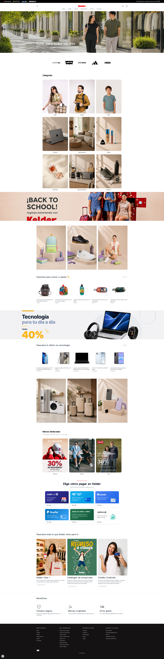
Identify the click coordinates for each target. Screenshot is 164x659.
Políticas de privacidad (64, 630)
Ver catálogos (72, 586)
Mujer (64, 8)
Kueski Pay (85, 632)
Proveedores (62, 640)
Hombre (70, 8)
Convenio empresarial (64, 644)
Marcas (92, 8)
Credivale (85, 630)
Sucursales (99, 8)
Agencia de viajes (63, 642)
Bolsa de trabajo (63, 646)
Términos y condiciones (65, 632)
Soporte (107, 634)
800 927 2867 (109, 630)
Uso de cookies (63, 634)
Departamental (84, 8)
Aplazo (84, 636)
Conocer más (41, 584)
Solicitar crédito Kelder (64, 636)
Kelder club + (62, 638)
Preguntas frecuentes (110, 636)
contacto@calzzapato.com (111, 632)
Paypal (84, 638)
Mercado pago (86, 634)
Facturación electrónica (111, 638)
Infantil (76, 8)
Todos (124, 277)
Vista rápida (45, 297)
